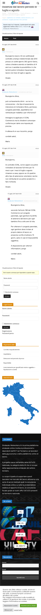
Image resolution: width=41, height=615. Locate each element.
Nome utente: (8, 278)
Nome (4, 562)
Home (4, 13)
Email (4, 569)
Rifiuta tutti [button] (8, 610)
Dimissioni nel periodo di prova (13, 358)
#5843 (37, 85)
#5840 (37, 44)
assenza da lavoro (26, 17)
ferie (20, 19)
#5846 (37, 193)
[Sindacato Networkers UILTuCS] (20, 2)
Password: (7, 285)
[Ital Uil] (20, 523)
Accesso (7, 296)
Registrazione (7, 331)
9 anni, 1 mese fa (23, 26)
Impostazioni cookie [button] (10, 605)
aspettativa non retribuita (14, 17)
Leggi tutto (18, 610)
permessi (24, 19)
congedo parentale (14, 19)
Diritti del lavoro (13, 13)
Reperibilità (7, 363)
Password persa (8, 333)
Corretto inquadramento (11, 350)
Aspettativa (7, 354)
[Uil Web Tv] (20, 546)
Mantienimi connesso (11, 292)
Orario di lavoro (25, 13)
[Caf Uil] (20, 534)
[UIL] (20, 511)
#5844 (37, 148)
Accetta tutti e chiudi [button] (28, 605)
